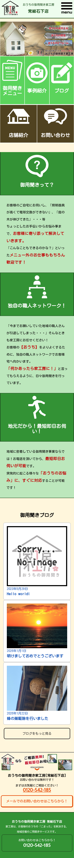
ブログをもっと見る (37, 733)
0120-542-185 (37, 790)
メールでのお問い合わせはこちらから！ (37, 801)
